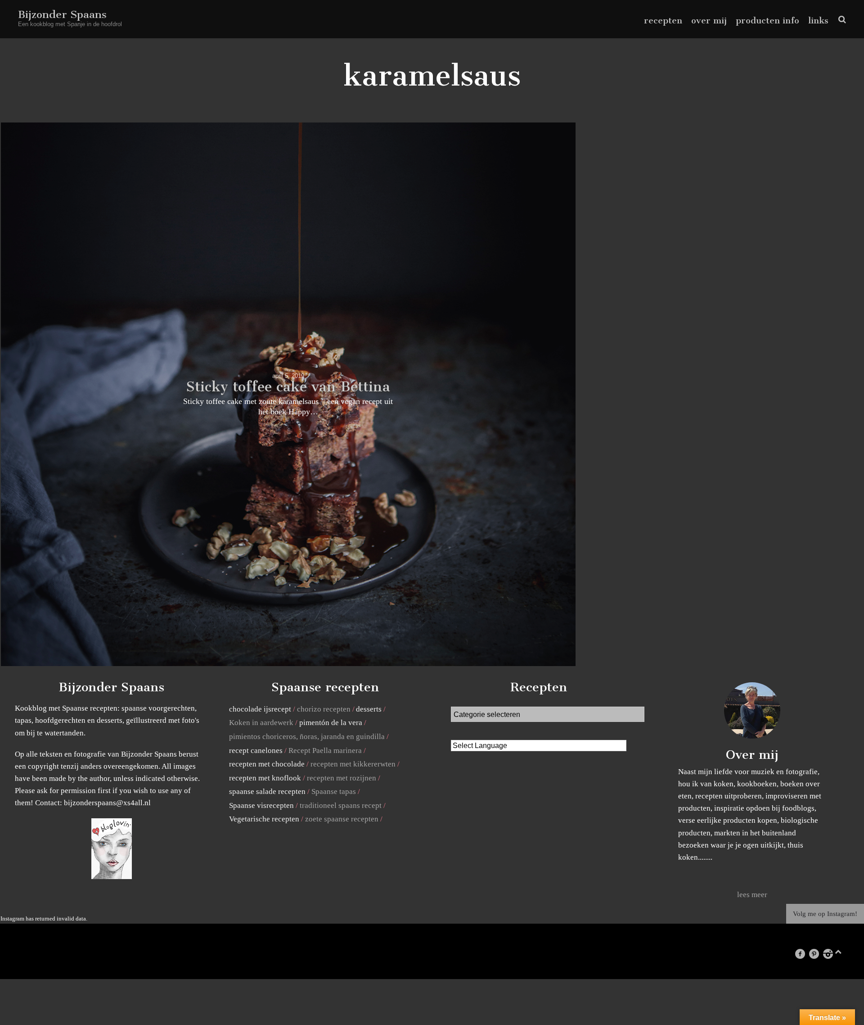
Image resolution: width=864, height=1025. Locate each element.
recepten (663, 20)
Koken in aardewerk (261, 722)
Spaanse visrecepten (261, 805)
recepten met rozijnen (341, 778)
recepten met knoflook (265, 778)
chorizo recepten (324, 709)
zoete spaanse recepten (341, 819)
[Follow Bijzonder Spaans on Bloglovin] (111, 876)
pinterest (818, 953)
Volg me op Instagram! (825, 913)
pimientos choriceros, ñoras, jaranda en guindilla (307, 736)
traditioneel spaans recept (341, 805)
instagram (832, 953)
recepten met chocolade (267, 764)
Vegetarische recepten (264, 819)
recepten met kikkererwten (353, 764)
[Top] (838, 950)
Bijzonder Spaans (62, 14)
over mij (709, 20)
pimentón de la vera (330, 722)
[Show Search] (840, 19)
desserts (369, 709)
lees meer (752, 894)
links (818, 20)
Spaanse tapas (333, 791)
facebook (804, 953)
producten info (767, 20)
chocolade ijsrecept (260, 709)
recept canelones (256, 750)
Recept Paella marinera (325, 750)
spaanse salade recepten (267, 791)
